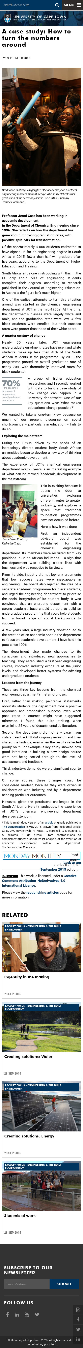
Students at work (20, 1215)
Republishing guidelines (42, 1344)
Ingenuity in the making (26, 977)
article (49, 822)
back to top (72, 863)
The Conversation (13, 827)
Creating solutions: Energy (29, 1136)
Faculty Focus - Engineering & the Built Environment (33, 928)
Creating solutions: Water (28, 1056)
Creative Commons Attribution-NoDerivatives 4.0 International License (39, 881)
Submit (64, 1284)
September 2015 (53, 869)
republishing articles (42, 892)
